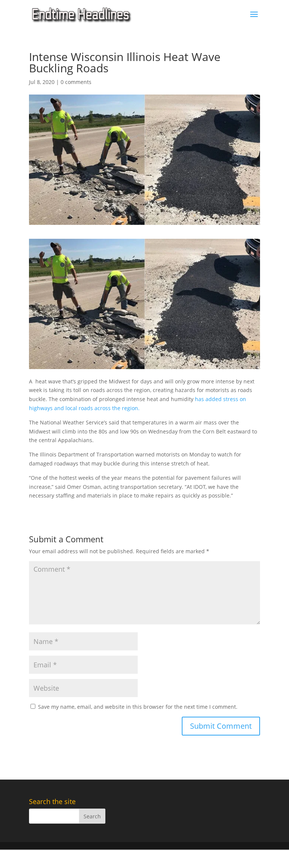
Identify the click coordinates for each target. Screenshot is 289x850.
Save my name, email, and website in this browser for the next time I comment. (137, 706)
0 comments (76, 81)
